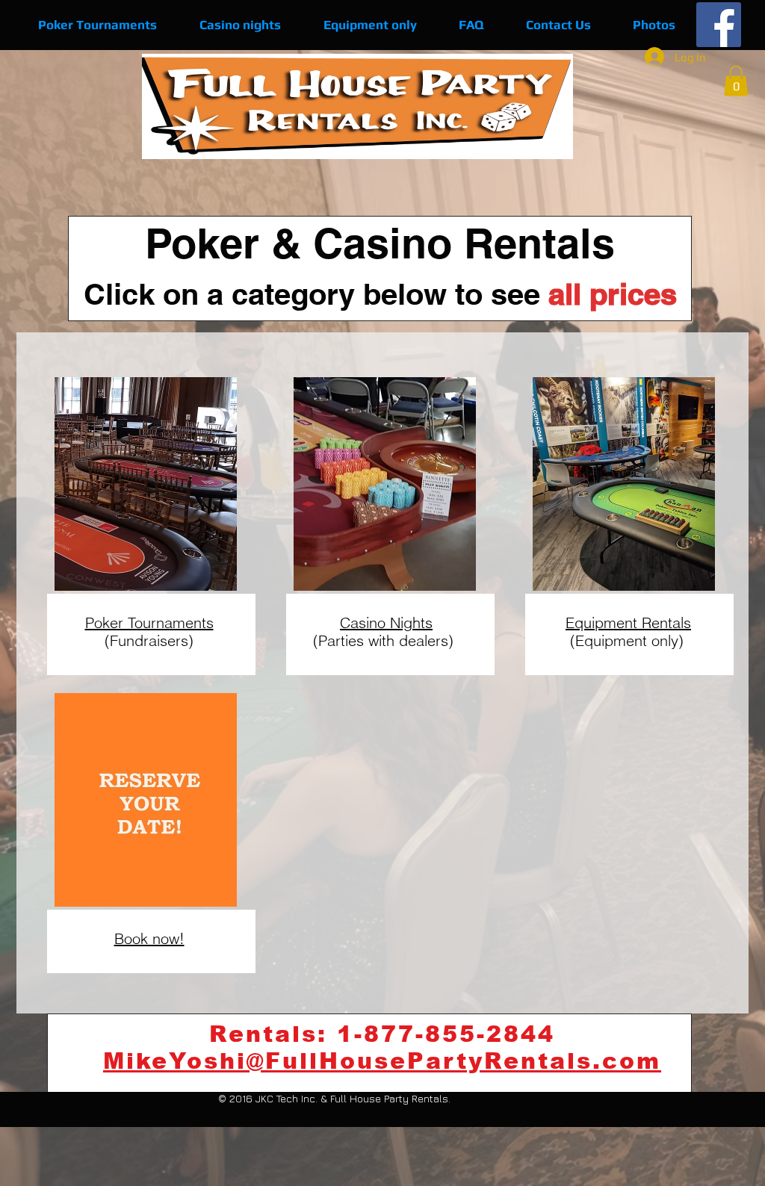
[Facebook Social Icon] (718, 24)
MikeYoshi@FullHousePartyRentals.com (382, 1061)
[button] (736, 81)
